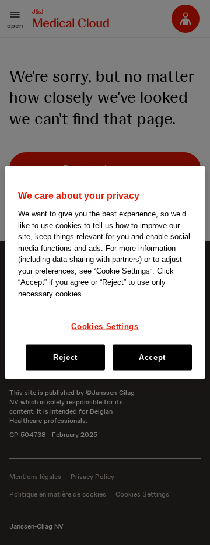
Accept (152, 356)
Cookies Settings (104, 326)
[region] (105, 272)
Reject (65, 356)
